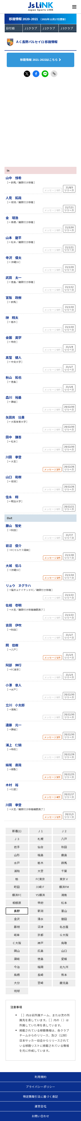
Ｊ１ (40, 831)
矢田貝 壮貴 (15, 417)
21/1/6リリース (69, 388)
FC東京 (40, 879)
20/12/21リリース (69, 508)
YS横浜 (40, 895)
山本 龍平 (13, 237)
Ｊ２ (64, 831)
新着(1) (16, 831)
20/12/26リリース (69, 468)
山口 (64, 951)
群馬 (64, 863)
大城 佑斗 (13, 565)
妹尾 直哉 (13, 764)
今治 (17, 967)
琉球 (17, 991)
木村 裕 (12, 784)
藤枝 (17, 927)
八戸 (64, 839)
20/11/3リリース (69, 815)
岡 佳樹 (12, 645)
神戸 (40, 943)
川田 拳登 (13, 457)
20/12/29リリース (69, 755)
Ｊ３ (17, 839)
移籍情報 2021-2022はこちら (39, 59)
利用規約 (40, 1077)
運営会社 (40, 1106)
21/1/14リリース (69, 576)
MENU (74, 6)
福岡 (40, 967)
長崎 (40, 975)
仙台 (40, 847)
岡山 (17, 951)
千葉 (64, 871)
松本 (64, 903)
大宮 (40, 871)
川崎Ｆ (40, 887)
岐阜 (17, 935)
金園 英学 (13, 337)
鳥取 (64, 943)
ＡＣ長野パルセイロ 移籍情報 (36, 41)
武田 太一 (13, 277)
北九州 (64, 967)
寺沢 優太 (13, 257)
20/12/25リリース (69, 775)
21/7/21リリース (69, 208)
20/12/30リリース (69, 408)
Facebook (36, 73)
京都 (40, 935)
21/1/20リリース (69, 268)
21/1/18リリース (69, 556)
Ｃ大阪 (16, 943)
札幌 (40, 839)
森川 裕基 (13, 397)
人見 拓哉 (13, 197)
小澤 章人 (13, 685)
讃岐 (17, 959)
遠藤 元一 (13, 725)
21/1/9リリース (69, 348)
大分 (17, 983)
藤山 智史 (13, 525)
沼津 (40, 927)
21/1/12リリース (69, 288)
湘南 (64, 895)
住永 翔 (12, 496)
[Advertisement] (40, 119)
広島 (40, 951)
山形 (17, 855)
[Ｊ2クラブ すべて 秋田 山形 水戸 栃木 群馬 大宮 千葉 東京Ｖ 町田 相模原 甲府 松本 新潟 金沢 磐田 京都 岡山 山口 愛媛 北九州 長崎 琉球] (49, 28)
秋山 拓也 (13, 377)
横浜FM (64, 887)
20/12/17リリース (69, 795)
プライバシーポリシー (40, 1086)
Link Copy (54, 73)
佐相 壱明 (13, 605)
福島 (40, 855)
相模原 (16, 903)
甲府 (40, 903)
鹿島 (64, 855)
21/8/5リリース (69, 188)
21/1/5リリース (69, 656)
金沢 (17, 919)
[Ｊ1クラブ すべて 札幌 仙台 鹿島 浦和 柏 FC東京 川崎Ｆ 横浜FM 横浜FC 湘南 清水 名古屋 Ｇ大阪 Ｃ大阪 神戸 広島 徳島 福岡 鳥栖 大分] (31, 28)
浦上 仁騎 (13, 744)
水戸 (17, 863)
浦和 (17, 871)
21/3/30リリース (69, 228)
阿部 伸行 (13, 665)
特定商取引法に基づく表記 (40, 1096)
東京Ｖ (64, 879)
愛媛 (64, 959)
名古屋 (64, 927)
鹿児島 (64, 983)
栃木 (40, 863)
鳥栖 (17, 975)
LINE (45, 73)
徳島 (40, 959)
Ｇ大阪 (64, 935)
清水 (40, 919)
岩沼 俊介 (13, 545)
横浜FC (16, 895)
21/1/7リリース (69, 368)
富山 (64, 911)
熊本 (64, 975)
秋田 (64, 847)
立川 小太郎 (15, 705)
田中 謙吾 (13, 437)
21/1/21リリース (69, 248)
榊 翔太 (12, 317)
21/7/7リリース (69, 536)
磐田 (64, 919)
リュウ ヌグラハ (18, 585)
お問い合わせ (40, 1116)
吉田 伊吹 (13, 625)
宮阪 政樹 (13, 297)
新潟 (40, 911)
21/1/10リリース (69, 308)
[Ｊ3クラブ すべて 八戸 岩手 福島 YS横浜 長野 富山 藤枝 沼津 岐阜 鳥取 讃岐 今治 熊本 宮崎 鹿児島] (67, 28)
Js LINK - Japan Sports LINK (40, 6)
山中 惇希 (13, 177)
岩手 (17, 847)
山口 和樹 (13, 477)
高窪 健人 (13, 357)
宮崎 (40, 983)
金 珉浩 (12, 217)
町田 (17, 887)
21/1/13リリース (69, 596)
